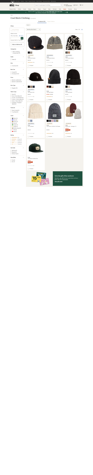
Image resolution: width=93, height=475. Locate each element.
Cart (82, 5)
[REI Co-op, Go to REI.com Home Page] (11, 5)
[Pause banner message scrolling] (67, 12)
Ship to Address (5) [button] (17, 44)
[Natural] (31, 52)
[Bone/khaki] (52, 87)
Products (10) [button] (41, 21)
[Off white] (29, 121)
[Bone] (69, 87)
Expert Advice (51, 21)
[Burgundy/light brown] (48, 87)
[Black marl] (50, 121)
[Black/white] (66, 52)
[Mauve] (52, 121)
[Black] (29, 52)
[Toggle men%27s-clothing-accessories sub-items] (11, 52)
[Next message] (65, 12)
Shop (17, 5)
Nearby (21, 35)
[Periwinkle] (31, 121)
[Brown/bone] (69, 52)
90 (82, 29)
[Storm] (34, 87)
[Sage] (57, 121)
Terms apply (65, 179)
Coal (11, 15)
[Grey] (31, 87)
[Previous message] (26, 12)
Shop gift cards (58, 181)
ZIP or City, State (14, 35)
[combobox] (49, 5)
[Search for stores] (22, 38)
